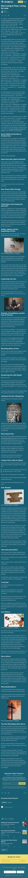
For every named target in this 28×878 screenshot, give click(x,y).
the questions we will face (7, 843)
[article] (14, 825)
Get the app (20, 872)
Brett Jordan (9, 505)
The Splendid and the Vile (7, 438)
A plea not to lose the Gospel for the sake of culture (11, 833)
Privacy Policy (23, 787)
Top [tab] (2, 818)
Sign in (25, 1)
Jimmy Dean (9, 628)
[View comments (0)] (5, 15)
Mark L (5, 11)
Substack (8, 875)
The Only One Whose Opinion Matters (9, 841)
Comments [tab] (4, 802)
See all (3, 850)
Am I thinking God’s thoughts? (8, 824)
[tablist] (6, 802)
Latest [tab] (6, 818)
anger (5, 361)
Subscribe (20, 1)
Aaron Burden (9, 721)
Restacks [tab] (10, 802)
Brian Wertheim (10, 253)
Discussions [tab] (11, 818)
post (6, 293)
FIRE (13, 338)
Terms (19, 867)
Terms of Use (20, 786)
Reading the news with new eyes (10, 822)
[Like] (2, 15)
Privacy (15, 867)
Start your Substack (10, 872)
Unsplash (17, 253)
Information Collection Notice (13, 787)
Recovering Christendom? (8, 830)
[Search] (25, 819)
